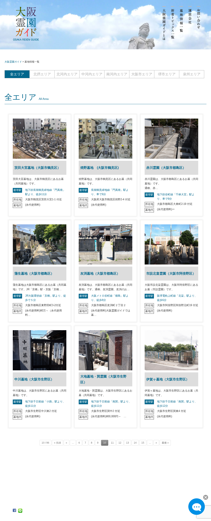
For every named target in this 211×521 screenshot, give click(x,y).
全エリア (17, 74)
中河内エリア (91, 74)
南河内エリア (116, 74)
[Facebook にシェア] (14, 510)
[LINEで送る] (20, 511)
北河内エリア (66, 74)
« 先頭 (57, 442)
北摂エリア (42, 74)
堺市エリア (167, 74)
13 (127, 442)
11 (112, 442)
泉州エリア (191, 74)
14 (135, 442)
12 (119, 442)
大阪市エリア (141, 74)
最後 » (165, 442)
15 (142, 442)
